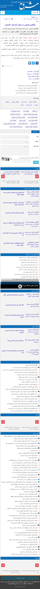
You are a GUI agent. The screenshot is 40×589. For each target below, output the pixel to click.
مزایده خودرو (34, 124)
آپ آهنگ (34, 111)
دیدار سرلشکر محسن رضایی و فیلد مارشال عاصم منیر (25, 406)
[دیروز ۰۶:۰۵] (11, 564)
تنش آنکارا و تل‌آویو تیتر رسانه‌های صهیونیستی (27, 547)
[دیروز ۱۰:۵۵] (32, 297)
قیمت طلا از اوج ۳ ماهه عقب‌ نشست (29, 504)
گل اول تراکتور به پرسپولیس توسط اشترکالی (27, 396)
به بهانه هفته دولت (33, 458)
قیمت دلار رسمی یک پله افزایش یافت (28, 260)
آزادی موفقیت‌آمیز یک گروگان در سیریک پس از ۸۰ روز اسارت (13, 224)
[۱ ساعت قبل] (32, 195)
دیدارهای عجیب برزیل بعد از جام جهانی (28, 384)
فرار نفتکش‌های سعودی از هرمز (30, 499)
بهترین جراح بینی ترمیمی (18, 117)
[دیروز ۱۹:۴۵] (32, 246)
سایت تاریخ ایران (15, 111)
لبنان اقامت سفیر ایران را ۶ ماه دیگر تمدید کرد (13, 234)
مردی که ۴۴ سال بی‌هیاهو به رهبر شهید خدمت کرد (25, 367)
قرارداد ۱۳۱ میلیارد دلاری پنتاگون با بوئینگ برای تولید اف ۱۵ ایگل (22, 508)
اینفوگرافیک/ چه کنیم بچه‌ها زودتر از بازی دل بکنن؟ (11, 571)
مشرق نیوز (25, 5)
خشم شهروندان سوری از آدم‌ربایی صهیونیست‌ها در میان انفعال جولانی (21, 436)
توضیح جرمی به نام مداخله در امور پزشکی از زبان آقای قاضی (23, 460)
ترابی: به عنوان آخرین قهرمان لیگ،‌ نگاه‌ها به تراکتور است (24, 523)
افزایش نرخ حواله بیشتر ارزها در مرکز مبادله (27, 267)
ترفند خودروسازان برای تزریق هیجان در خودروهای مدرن (30, 182)
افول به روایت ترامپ (33, 537)
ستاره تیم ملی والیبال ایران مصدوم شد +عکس (14, 316)
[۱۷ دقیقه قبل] (29, 421)
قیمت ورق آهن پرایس (9, 124)
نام (37, 136)
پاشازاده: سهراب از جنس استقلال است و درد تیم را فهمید (24, 489)
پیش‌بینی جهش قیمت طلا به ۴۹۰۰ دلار (28, 270)
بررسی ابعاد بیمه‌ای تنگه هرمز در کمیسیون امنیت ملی (25, 463)
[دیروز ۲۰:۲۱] (32, 236)
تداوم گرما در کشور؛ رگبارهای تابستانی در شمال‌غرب (12, 428)
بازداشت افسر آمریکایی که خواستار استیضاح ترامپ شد (24, 465)
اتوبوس (36, 105)
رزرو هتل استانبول (15, 114)
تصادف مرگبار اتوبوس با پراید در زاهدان (27, 88)
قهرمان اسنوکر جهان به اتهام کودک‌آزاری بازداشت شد (25, 472)
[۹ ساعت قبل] (29, 564)
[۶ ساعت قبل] (29, 175)
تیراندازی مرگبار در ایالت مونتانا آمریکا (29, 513)
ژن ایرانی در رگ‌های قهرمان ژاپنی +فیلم (14, 295)
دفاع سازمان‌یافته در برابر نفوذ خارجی (29, 544)
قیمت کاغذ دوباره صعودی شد (30, 272)
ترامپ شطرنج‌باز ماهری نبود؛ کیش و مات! (27, 475)
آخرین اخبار (36, 433)
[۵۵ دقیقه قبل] (11, 421)
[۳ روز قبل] (11, 175)
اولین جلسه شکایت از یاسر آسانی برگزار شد (27, 375)
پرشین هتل (22, 121)
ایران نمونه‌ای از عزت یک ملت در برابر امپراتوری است (25, 470)
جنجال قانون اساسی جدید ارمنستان (29, 455)
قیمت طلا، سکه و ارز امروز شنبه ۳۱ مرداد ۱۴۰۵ (26, 274)
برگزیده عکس (35, 327)
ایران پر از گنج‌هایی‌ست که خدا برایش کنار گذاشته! (25, 401)
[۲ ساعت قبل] (32, 205)
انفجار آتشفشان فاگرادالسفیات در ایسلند (28, 453)
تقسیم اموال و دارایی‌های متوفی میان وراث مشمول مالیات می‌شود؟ (22, 389)
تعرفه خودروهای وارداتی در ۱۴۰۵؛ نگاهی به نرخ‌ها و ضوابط (11, 182)
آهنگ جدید (13, 121)
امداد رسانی (24, 102)
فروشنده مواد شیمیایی (31, 127)
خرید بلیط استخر (23, 124)
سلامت (37, 558)
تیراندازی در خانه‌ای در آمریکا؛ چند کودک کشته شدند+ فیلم (13, 204)
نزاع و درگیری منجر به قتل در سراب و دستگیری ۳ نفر (25, 399)
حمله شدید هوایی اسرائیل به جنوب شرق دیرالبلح (26, 439)
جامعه (34, 12)
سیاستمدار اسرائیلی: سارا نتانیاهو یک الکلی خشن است (24, 477)
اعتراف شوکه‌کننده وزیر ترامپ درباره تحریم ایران (26, 372)
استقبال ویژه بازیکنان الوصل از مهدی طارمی (27, 448)
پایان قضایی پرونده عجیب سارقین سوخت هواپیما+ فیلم (13, 193)
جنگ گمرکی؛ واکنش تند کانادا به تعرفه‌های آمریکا (26, 518)
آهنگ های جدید (33, 121)
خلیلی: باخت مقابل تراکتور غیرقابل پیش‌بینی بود (26, 533)
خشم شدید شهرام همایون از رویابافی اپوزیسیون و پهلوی (24, 496)
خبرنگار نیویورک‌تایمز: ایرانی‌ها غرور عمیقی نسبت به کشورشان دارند (21, 443)
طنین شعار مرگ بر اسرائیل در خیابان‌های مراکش (26, 501)
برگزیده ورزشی (35, 291)
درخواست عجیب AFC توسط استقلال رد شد (27, 511)
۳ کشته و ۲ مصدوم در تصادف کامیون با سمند (26, 90)
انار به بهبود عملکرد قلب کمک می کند (29, 571)
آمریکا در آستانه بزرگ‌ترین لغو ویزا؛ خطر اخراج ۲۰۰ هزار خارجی (22, 520)
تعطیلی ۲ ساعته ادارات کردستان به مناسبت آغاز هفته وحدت (23, 516)
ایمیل (36, 141)
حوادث (22, 105)
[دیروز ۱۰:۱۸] (32, 308)
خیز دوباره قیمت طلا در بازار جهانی (29, 262)
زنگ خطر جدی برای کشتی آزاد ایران (15, 305)
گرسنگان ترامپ (34, 451)
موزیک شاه (26, 111)
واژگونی (7, 102)
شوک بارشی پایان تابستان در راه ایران (14, 213)
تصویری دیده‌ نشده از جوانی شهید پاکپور (28, 377)
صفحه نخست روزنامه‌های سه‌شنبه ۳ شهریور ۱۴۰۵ (13, 352)
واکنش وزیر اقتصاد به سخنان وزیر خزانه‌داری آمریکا (25, 387)
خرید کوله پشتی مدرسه (16, 127)
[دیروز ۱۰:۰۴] (32, 318)
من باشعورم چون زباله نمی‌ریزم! (15, 340)
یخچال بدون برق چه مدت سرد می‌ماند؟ (28, 379)
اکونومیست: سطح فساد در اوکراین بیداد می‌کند (26, 506)
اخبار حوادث (29, 105)
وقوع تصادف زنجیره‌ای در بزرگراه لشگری (27, 86)
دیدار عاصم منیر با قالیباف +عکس (29, 382)
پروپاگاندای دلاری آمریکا (32, 530)
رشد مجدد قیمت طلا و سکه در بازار (29, 265)
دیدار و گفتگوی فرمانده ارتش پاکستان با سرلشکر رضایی (24, 394)
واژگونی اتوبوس (15, 102)
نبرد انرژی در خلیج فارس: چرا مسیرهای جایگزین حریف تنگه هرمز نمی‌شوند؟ (19, 482)
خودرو (37, 169)
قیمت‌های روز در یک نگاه (32, 255)
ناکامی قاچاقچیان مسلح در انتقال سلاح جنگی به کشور (14, 244)
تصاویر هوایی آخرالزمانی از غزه (29, 285)
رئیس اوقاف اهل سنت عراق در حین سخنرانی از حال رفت (24, 392)
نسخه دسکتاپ (20, 578)
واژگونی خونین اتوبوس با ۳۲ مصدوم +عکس (26, 93)
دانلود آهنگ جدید (32, 117)
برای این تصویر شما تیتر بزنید (31, 492)
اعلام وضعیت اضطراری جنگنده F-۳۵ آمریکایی (27, 535)
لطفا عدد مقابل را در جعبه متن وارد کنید (29, 158)
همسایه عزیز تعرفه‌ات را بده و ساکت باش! (27, 479)
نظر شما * (35, 146)
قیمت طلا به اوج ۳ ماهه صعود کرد (29, 277)
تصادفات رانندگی (33, 102)
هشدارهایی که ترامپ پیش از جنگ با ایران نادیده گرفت (24, 554)
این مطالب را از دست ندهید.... (31, 189)
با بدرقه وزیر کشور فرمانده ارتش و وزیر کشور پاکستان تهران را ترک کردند (20, 370)
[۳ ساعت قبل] (32, 226)
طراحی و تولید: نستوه (20, 586)
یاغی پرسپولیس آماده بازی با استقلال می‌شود (27, 446)
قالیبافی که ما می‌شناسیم (32, 365)
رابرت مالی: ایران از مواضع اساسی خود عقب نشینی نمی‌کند (23, 528)
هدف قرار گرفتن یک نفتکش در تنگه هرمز (28, 542)
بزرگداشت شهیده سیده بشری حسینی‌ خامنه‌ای (14, 331)
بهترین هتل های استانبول (30, 114)
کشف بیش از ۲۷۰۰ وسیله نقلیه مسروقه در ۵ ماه (29, 428)
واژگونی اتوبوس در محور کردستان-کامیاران (20, 24)
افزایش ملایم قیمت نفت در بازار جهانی (28, 494)
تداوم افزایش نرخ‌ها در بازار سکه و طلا (28, 257)
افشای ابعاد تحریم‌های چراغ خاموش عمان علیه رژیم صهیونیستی (22, 404)
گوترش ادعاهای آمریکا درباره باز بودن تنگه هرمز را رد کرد (24, 411)
